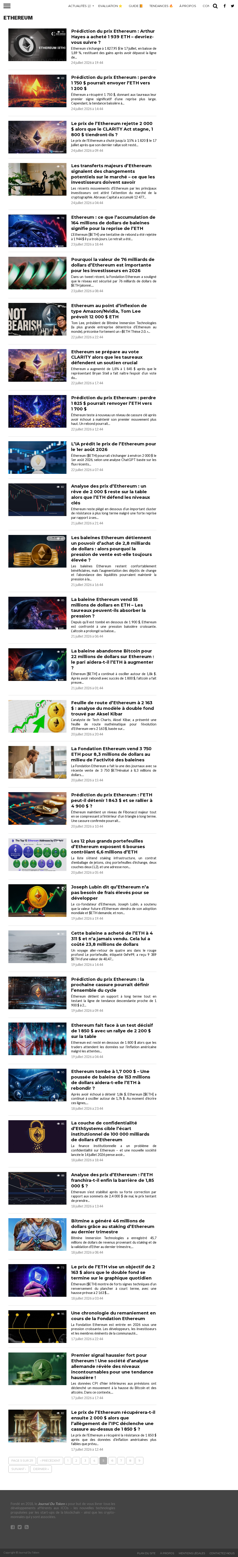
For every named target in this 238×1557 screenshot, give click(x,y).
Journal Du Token (51, 1504)
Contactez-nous (222, 1553)
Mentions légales (192, 1553)
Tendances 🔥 (161, 6)
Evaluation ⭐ (110, 6)
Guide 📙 (136, 6)
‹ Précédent (50, 1460)
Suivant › (18, 1469)
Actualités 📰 (79, 6)
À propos (187, 6)
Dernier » (41, 1469)
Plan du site (146, 1553)
